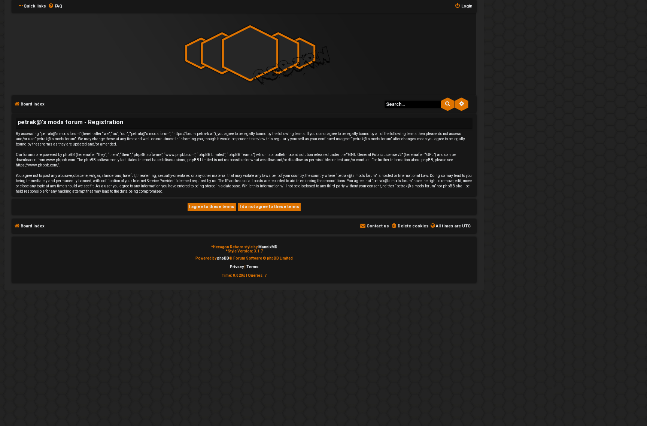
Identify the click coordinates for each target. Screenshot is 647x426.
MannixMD (267, 247)
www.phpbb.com (60, 160)
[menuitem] (55, 6)
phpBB (223, 258)
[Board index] (250, 54)
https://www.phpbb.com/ (37, 165)
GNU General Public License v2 (375, 155)
